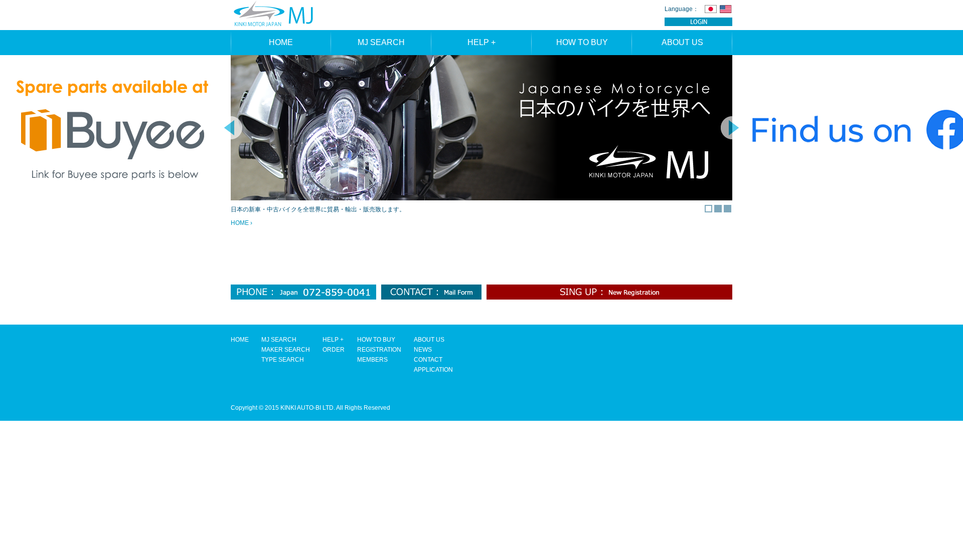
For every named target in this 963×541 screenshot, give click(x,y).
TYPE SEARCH (282, 359)
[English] (726, 9)
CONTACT (428, 359)
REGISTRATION (379, 349)
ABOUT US (682, 42)
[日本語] (711, 9)
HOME (281, 42)
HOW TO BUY (582, 42)
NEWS (423, 349)
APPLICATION (433, 369)
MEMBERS (372, 359)
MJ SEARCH (381, 42)
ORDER (334, 349)
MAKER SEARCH (285, 349)
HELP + (481, 42)
